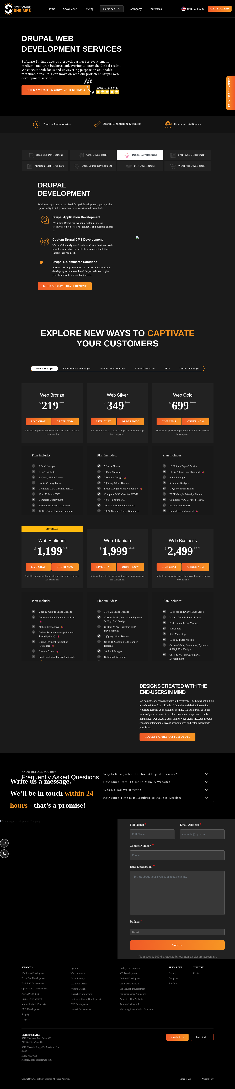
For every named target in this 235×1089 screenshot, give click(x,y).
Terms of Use (185, 1079)
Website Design (78, 989)
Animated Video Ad (129, 1004)
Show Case (70, 8)
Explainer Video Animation (133, 994)
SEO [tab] (167, 368)
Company (136, 8)
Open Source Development (35, 988)
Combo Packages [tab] (189, 368)
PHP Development (30, 994)
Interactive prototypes (81, 994)
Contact (197, 973)
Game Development (129, 983)
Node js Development (130, 968)
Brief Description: (142, 866)
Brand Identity (78, 978)
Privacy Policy (207, 1079)
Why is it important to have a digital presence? (140, 774)
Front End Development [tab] (191, 155)
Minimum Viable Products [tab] (49, 166)
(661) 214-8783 (195, 8)
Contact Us (177, 1037)
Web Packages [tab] (44, 368)
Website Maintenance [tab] (113, 368)
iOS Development (128, 973)
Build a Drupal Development (65, 286)
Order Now (65, 421)
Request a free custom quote (167, 737)
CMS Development (31, 1009)
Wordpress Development (33, 973)
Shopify (25, 1014)
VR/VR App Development (132, 989)
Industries (155, 8)
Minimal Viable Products (34, 1004)
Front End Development (33, 978)
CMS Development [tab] (97, 155)
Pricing (89, 8)
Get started (219, 8)
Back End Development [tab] (49, 155)
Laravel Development (81, 1009)
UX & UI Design (79, 983)
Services (109, 9)
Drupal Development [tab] (144, 155)
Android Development (130, 978)
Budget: (136, 921)
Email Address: (191, 824)
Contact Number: (142, 845)
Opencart (75, 968)
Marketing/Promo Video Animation (137, 1009)
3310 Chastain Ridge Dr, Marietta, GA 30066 (40, 1049)
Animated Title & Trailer (132, 999)
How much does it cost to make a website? (136, 782)
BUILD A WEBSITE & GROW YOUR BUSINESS (56, 90)
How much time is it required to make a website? (142, 797)
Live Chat (38, 421)
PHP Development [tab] (144, 166)
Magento (26, 1019)
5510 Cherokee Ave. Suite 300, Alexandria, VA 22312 (37, 1040)
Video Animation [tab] (145, 368)
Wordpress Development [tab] (192, 166)
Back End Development (33, 983)
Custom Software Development (86, 999)
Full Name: (138, 824)
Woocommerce (78, 973)
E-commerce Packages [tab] (77, 368)
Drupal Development (32, 999)
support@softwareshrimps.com (37, 1060)
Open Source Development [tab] (97, 166)
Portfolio (173, 983)
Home (51, 8)
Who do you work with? (122, 789)
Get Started (202, 1037)
